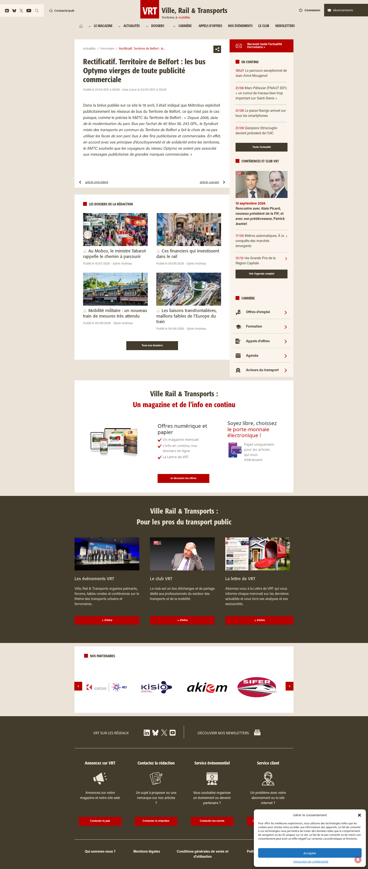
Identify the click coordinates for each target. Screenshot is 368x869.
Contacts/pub (64, 11)
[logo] (106, 687)
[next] (289, 686)
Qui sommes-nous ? (100, 851)
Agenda (252, 356)
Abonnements (343, 10)
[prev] (78, 686)
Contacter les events (212, 821)
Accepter (309, 853)
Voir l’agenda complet (261, 274)
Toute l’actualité (261, 147)
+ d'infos (107, 620)
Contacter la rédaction (156, 821)
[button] (359, 815)
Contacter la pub (100, 821)
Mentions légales (146, 851)
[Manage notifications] (358, 859)
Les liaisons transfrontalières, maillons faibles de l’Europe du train (186, 316)
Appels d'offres (258, 341)
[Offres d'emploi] (286, 312)
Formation (254, 326)
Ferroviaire (107, 48)
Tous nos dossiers (152, 345)
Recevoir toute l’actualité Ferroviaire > (264, 46)
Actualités (89, 48)
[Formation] (286, 326)
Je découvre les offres (183, 478)
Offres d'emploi (258, 312)
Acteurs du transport (262, 370)
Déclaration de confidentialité (310, 861)
